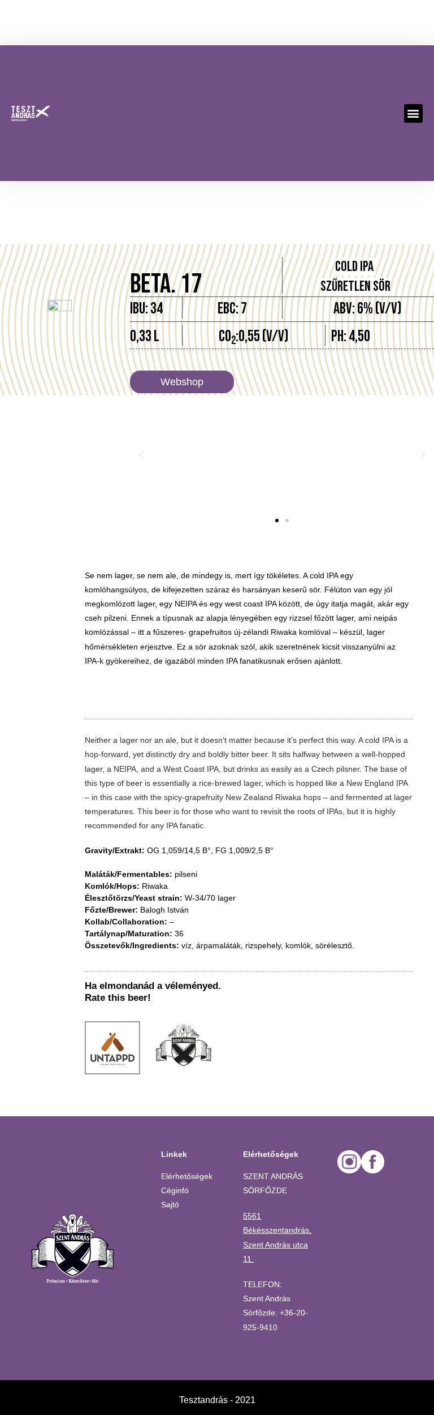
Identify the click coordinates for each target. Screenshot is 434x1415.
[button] (413, 113)
